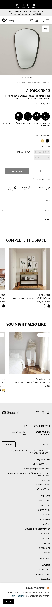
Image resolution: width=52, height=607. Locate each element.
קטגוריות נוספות (44, 533)
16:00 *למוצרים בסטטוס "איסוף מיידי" (26, 14)
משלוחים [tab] (46, 219)
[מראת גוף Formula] (29, 353)
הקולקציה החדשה (43, 574)
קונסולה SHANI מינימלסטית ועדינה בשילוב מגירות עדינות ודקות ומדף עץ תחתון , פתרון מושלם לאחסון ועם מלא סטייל (29, 298)
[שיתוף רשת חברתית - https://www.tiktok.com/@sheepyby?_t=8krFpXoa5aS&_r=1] (48, 412)
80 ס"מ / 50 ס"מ (42, 151)
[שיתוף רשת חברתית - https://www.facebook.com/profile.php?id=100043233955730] (43, 412)
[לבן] (44, 306)
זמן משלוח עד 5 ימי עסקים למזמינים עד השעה (26, 11)
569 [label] (47, 386)
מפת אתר (46, 552)
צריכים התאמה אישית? (41, 179)
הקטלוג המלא (35, 82)
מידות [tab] (47, 210)
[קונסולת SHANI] (29, 269)
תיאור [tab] (47, 200)
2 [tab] (27, 78)
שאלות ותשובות (44, 510)
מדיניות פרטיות (44, 548)
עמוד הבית (46, 82)
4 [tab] (22, 78)
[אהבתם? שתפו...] (35, 28)
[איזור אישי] (36, 20)
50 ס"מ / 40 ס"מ (42, 157)
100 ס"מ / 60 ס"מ (24, 151)
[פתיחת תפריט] (48, 20)
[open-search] (42, 20)
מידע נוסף (46, 538)
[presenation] (26, 6)
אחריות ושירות (45, 519)
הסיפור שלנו (45, 505)
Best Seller (45, 579)
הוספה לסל (17, 171)
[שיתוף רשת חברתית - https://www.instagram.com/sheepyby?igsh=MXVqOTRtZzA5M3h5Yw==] (37, 412)
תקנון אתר (46, 514)
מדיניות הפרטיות (18, 595)
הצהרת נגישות (44, 500)
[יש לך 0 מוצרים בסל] (31, 20)
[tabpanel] (26, 49)
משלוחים (46, 524)
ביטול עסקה (44, 558)
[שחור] (48, 141)
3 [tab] (24, 78)
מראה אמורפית (38, 90)
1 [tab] (30, 78)
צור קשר (47, 543)
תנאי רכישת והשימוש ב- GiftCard (37, 529)
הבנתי (8, 601)
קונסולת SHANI (44, 295)
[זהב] (42, 141)
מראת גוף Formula (43, 379)
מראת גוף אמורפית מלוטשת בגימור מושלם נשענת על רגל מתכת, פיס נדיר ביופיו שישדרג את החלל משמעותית (29, 382)
